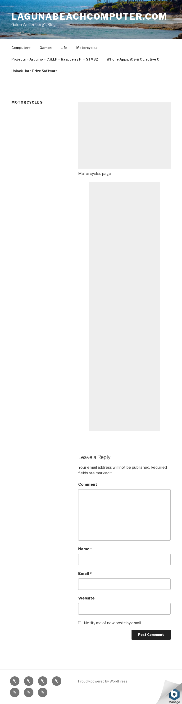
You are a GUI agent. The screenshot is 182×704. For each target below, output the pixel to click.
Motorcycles (86, 48)
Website (86, 598)
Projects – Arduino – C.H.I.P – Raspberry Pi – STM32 (54, 59)
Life (64, 48)
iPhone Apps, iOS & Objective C (133, 59)
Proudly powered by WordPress (102, 681)
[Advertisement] (124, 135)
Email (85, 573)
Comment (87, 484)
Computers (21, 48)
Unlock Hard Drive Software (34, 71)
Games (46, 48)
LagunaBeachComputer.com (89, 16)
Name (85, 549)
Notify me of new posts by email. (113, 623)
